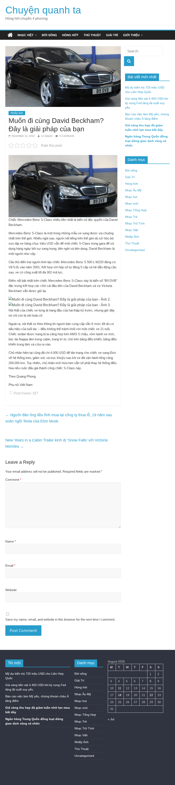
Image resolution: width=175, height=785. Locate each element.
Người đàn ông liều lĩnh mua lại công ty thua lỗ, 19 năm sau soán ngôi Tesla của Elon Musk (58, 418)
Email (10, 565)
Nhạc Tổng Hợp (136, 210)
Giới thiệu (131, 35)
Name (10, 541)
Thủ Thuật (92, 35)
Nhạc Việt (26, 35)
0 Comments (66, 135)
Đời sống (49, 35)
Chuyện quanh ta (43, 10)
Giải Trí (112, 35)
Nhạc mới (131, 203)
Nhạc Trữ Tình (135, 223)
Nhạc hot (131, 197)
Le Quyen (47, 135)
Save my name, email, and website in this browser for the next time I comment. (60, 619)
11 (119, 688)
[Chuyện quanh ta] (10, 35)
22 (151, 695)
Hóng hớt (70, 35)
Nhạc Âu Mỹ (133, 190)
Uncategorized (135, 250)
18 (119, 695)
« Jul (111, 719)
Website (11, 590)
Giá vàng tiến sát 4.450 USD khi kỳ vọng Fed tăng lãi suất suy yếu (146, 103)
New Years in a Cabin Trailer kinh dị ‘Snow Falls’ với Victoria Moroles (56, 443)
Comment (13, 479)
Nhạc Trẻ (131, 216)
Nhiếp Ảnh (17, 113)
